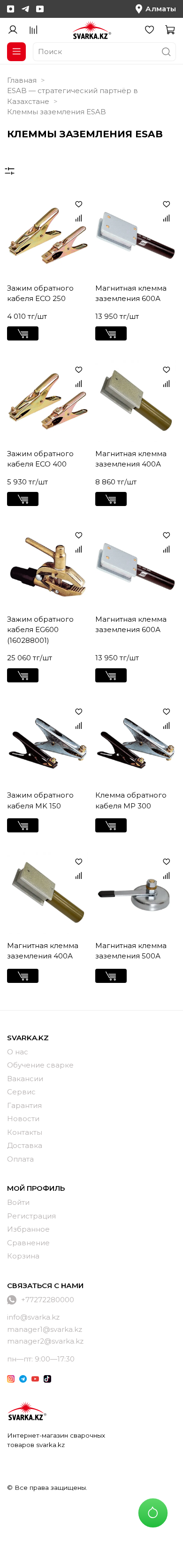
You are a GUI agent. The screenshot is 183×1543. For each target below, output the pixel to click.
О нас (17, 1051)
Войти (18, 1202)
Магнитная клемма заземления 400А (131, 459)
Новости (23, 1118)
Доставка (24, 1145)
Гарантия (24, 1105)
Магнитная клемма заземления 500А (131, 951)
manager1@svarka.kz (44, 1329)
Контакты (24, 1132)
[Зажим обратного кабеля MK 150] (47, 742)
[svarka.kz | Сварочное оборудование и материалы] (26, 1410)
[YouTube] (40, 9)
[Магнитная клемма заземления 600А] (135, 235)
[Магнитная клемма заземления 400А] (135, 401)
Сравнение (28, 1242)
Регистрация (31, 1215)
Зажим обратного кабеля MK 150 (40, 800)
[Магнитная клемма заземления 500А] (135, 893)
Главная (22, 80)
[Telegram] (25, 9)
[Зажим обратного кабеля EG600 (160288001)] (47, 566)
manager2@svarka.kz (45, 1341)
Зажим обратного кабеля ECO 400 (40, 459)
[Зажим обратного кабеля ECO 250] (47, 235)
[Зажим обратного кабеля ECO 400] (47, 401)
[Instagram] (11, 9)
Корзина (23, 1255)
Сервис (21, 1091)
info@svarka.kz (33, 1317)
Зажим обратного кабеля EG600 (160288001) (40, 630)
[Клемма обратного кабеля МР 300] (135, 742)
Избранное (28, 1229)
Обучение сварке (40, 1064)
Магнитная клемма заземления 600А (131, 293)
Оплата (20, 1159)
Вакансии (25, 1078)
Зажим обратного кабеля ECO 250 (40, 293)
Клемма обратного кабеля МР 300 (131, 800)
